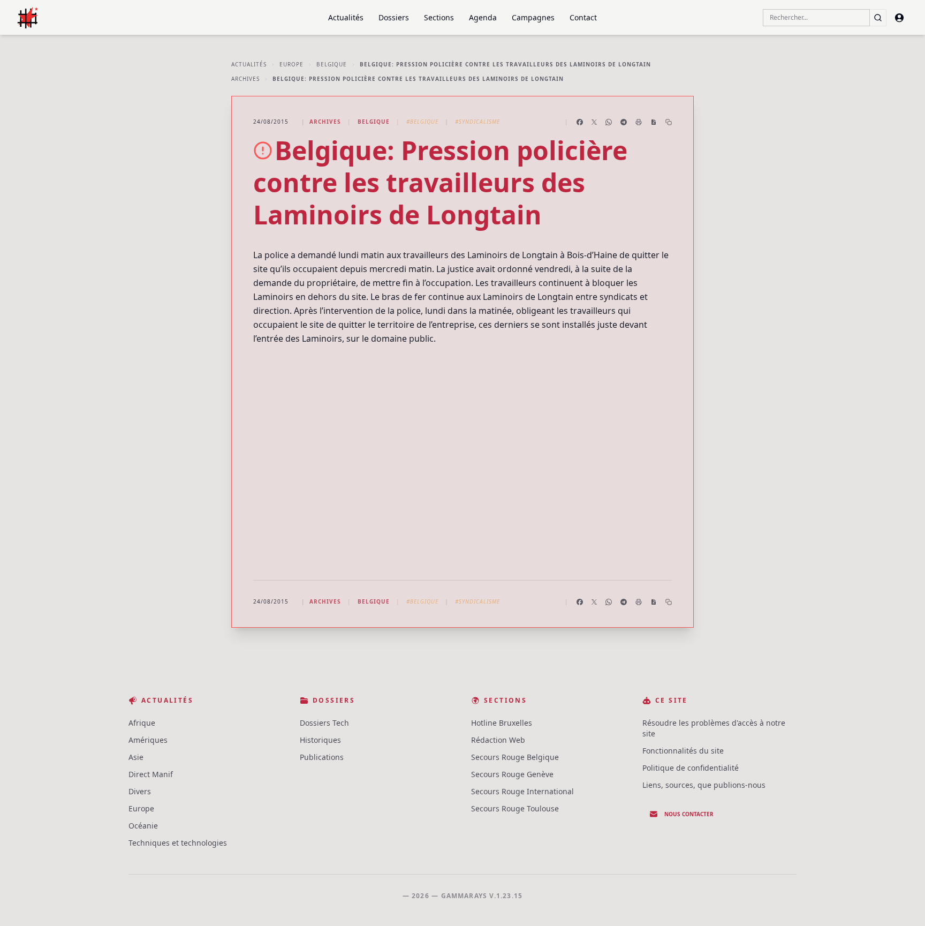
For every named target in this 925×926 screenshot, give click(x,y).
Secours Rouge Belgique (515, 757)
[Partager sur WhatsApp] (608, 122)
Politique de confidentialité (690, 768)
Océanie (143, 825)
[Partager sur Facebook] (580, 122)
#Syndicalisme (477, 121)
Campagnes (533, 17)
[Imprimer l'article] (638, 122)
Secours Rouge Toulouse (515, 808)
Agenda (483, 17)
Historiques (320, 740)
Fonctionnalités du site (683, 751)
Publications (322, 757)
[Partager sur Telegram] (623, 122)
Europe (291, 64)
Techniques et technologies (177, 843)
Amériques (148, 740)
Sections (439, 17)
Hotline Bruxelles (501, 723)
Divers (139, 791)
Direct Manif (150, 774)
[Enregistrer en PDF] (653, 122)
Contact (583, 17)
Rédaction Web (498, 740)
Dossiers (393, 17)
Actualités (345, 17)
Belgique (331, 64)
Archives (245, 78)
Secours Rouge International (522, 791)
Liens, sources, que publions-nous (703, 785)
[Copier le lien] (668, 122)
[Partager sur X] (594, 122)
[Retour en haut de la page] (901, 902)
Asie (135, 757)
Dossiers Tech (324, 723)
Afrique (141, 723)
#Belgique (422, 121)
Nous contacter (689, 814)
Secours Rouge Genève (512, 774)
